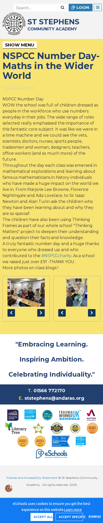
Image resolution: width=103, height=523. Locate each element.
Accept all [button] (43, 516)
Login (82, 7)
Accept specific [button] (71, 516)
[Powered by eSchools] (51, 454)
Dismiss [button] (93, 516)
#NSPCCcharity (56, 255)
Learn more (73, 510)
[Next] (41, 313)
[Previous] (11, 313)
